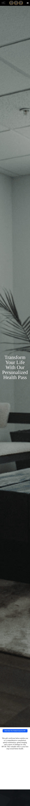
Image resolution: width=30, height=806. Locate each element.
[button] (27, 2)
